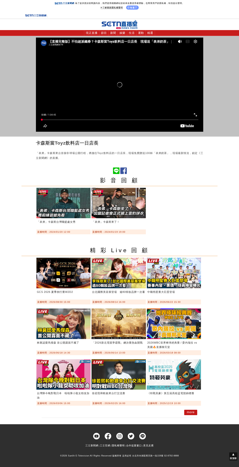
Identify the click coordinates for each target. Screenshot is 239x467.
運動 (141, 32)
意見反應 (148, 445)
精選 (150, 32)
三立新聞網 (91, 445)
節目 (104, 32)
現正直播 (92, 32)
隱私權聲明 (118, 445)
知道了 (133, 7)
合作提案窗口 (134, 445)
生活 (132, 32)
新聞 (113, 32)
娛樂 (122, 32)
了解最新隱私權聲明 (112, 7)
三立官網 (105, 445)
